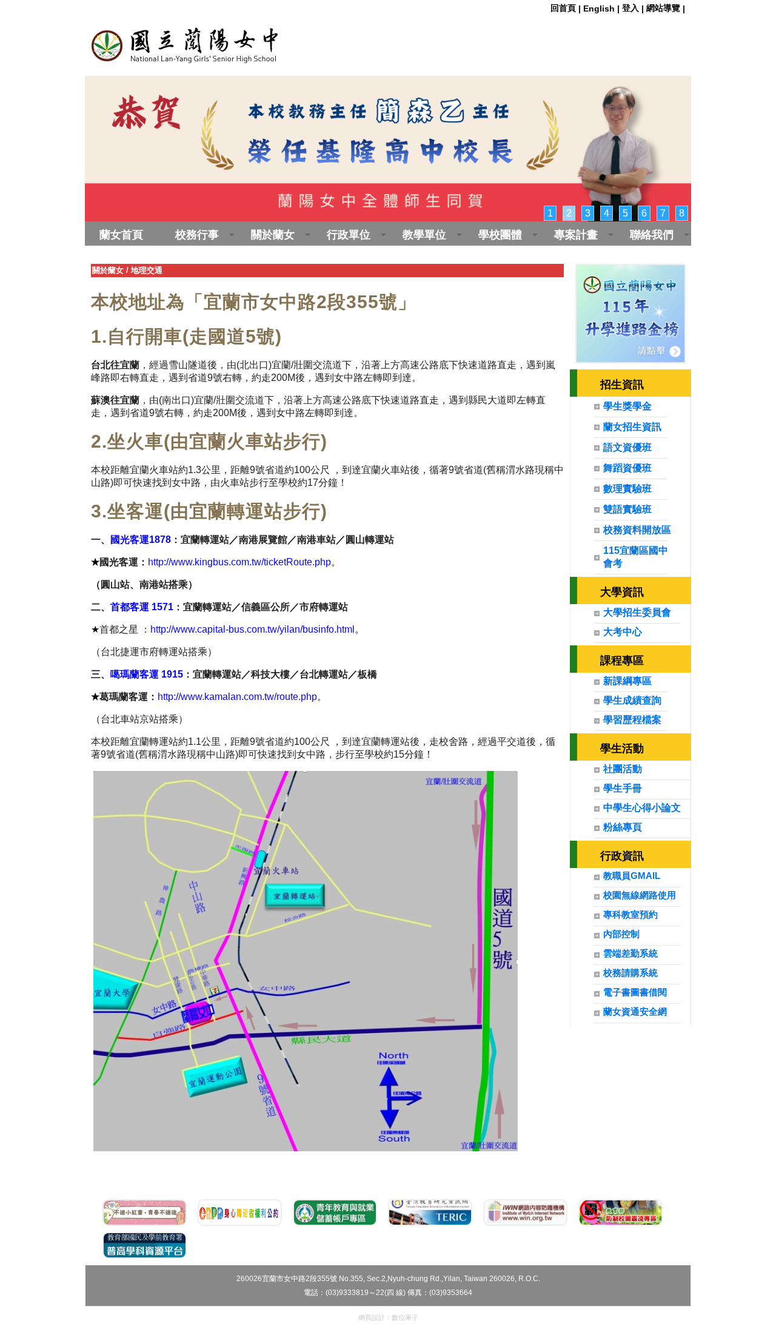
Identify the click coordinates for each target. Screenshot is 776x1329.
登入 (630, 8)
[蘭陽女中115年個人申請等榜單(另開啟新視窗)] (631, 313)
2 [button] (569, 213)
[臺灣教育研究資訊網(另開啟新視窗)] (430, 1212)
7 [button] (663, 213)
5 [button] (625, 213)
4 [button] (606, 213)
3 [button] (587, 213)
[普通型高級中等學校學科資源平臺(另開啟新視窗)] (145, 1245)
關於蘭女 (108, 270)
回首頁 (563, 8)
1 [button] (550, 213)
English (599, 8)
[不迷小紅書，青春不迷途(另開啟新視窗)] (145, 1212)
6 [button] (644, 213)
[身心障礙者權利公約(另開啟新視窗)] (240, 1212)
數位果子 (405, 1317)
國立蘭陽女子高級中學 (236, 42)
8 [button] (681, 213)
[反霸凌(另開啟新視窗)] (620, 1212)
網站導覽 (663, 8)
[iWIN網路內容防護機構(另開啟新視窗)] (525, 1212)
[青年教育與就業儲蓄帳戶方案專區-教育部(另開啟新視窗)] (335, 1212)
